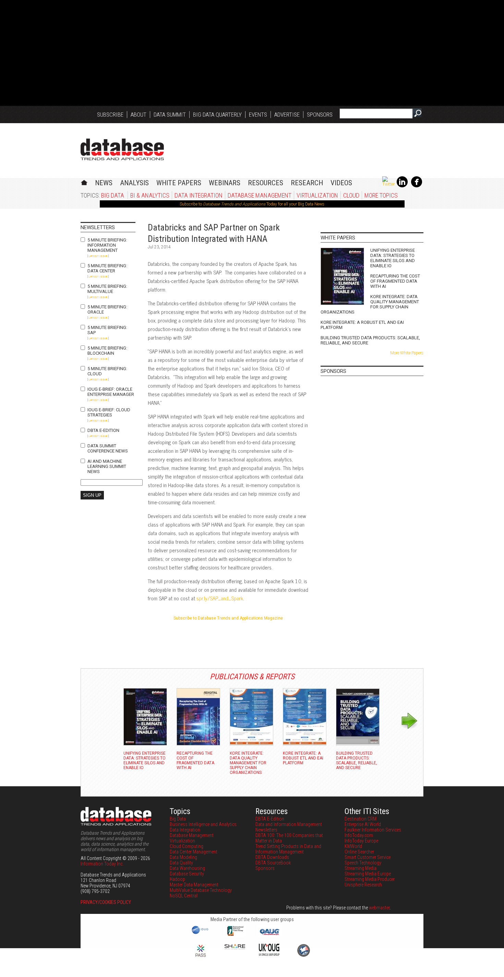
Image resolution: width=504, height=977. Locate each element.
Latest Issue (98, 256)
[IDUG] (201, 933)
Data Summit (170, 114)
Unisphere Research (363, 884)
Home (84, 181)
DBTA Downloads (272, 857)
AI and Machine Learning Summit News (106, 466)
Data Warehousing (187, 868)
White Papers (178, 183)
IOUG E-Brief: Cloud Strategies (108, 412)
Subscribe (110, 114)
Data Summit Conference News (107, 448)
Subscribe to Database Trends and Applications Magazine (228, 618)
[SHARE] (235, 948)
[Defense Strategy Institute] (303, 955)
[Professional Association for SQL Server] (200, 957)
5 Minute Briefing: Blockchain (107, 350)
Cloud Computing (186, 846)
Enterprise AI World (363, 824)
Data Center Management (193, 852)
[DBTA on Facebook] (416, 186)
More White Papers (406, 353)
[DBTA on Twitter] (388, 184)
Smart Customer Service (368, 857)
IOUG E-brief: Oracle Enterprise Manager (110, 392)
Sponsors (320, 114)
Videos (341, 183)
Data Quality (181, 863)
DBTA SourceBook (273, 863)
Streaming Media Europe (368, 873)
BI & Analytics (149, 195)
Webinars (224, 183)
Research (307, 183)
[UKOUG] (269, 954)
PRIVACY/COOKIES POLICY (106, 902)
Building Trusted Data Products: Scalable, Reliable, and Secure (370, 340)
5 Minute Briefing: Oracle (107, 309)
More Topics (381, 195)
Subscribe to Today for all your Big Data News (252, 204)
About (138, 114)
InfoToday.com (359, 835)
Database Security (187, 873)
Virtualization (317, 195)
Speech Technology (363, 863)
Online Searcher (359, 852)
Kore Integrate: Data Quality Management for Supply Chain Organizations (370, 304)
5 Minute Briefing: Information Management (107, 245)
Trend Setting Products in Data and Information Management (288, 849)
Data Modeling (183, 857)
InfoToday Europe (361, 841)
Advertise (287, 114)
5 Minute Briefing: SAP (107, 330)
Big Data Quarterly (217, 114)
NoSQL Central (183, 895)
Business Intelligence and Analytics (203, 824)
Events (258, 114)
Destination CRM (360, 819)
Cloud (351, 195)
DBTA (122, 149)
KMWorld (353, 846)
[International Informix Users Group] (235, 935)
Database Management (259, 195)
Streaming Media (360, 868)
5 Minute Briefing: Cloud (107, 371)
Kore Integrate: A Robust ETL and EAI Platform (362, 325)
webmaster (379, 907)
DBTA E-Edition (103, 430)
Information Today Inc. (102, 864)
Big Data (112, 195)
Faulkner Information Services (373, 830)
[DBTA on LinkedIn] (402, 186)
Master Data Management (194, 884)
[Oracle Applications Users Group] (269, 935)
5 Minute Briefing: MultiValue (107, 289)
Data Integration (199, 195)
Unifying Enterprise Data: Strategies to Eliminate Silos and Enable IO (392, 258)
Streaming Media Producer (370, 879)
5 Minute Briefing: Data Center (107, 268)
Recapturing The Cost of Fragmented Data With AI (395, 281)
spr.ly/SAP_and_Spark (219, 598)
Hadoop (177, 879)
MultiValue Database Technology (201, 890)
